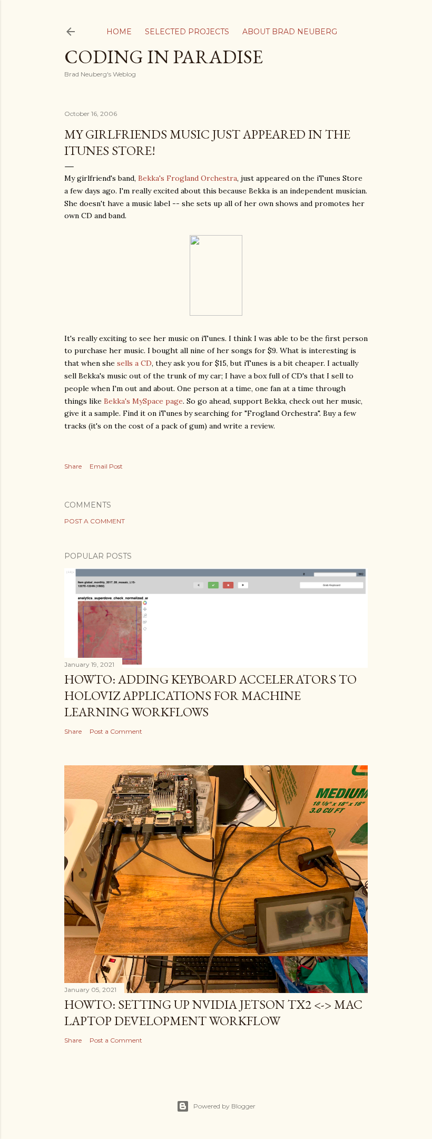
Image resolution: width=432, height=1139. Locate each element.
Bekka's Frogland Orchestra (187, 178)
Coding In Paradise (163, 56)
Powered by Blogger (224, 1106)
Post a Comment (94, 521)
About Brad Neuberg (289, 31)
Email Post (106, 466)
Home (119, 31)
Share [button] (73, 466)
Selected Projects (187, 31)
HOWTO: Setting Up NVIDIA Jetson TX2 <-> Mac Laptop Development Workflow (213, 1012)
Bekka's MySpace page (143, 401)
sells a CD (134, 363)
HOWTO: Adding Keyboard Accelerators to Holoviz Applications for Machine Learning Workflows (210, 695)
